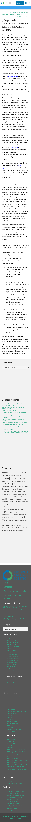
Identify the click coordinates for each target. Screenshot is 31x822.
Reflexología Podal (11, 671)
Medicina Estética (11, 648)
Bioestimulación (11, 687)
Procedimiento (10, 747)
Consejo (6, 478)
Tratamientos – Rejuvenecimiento (13, 530)
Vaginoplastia (10, 719)
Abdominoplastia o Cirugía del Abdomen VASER (17, 770)
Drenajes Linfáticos (11, 640)
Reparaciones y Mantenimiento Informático (14, 806)
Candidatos (10, 745)
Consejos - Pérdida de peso (12, 489)
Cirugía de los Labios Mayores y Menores (17, 711)
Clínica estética (16, 476)
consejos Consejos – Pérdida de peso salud (12, 494)
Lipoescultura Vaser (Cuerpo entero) (16, 749)
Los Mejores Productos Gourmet (15, 799)
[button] (10, 3)
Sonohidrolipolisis (11, 668)
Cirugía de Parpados (12, 713)
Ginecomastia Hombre (12, 723)
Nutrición (12, 512)
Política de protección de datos (14, 783)
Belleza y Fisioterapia (14, 473)
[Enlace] (26, 3)
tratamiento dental (5, 523)
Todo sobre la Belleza (12, 793)
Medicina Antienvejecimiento (14, 646)
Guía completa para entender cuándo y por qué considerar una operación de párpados (13, 425)
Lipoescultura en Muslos (13, 762)
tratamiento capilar (22, 520)
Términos (9, 781)
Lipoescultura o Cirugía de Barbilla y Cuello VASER (16, 752)
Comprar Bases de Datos (13, 801)
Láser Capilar (10, 681)
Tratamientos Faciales (12, 660)
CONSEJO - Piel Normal (10, 481)
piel (20, 517)
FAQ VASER (9, 773)
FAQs (5, 506)
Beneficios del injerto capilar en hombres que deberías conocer (13, 407)
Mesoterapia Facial (11, 664)
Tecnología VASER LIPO (12, 743)
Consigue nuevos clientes (15, 591)
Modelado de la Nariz (12, 662)
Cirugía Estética (10, 715)
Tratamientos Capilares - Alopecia (17, 528)
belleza (5, 473)
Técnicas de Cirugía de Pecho (9, 410)
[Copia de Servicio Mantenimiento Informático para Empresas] (29, 3)
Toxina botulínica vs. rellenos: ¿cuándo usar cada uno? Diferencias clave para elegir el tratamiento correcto (15, 432)
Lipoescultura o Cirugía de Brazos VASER (17, 760)
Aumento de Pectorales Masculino (15, 703)
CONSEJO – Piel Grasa (15, 499)
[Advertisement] (15, 450)
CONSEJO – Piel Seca (15, 501)
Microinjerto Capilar (12, 683)
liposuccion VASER (21, 506)
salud (24, 517)
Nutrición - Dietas (18, 515)
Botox (8, 638)
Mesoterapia (10, 685)
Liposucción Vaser (11, 739)
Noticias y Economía (12, 808)
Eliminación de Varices (12, 642)
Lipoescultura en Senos (12, 758)
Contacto (7, 587)
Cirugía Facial (10, 717)
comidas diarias (13, 76)
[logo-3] (4, 3)
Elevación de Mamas (12, 721)
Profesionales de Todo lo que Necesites (16, 803)
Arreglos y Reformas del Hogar (14, 797)
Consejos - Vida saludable (13, 491)
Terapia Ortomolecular (12, 656)
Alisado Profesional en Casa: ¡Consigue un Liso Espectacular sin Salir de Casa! (13, 416)
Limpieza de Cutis (11, 666)
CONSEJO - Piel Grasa (18, 478)
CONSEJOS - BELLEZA (21, 484)
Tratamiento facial (13, 523)
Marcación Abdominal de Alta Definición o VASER (17, 767)
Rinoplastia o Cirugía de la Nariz (14, 729)
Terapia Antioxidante (12, 652)
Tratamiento (8, 520)
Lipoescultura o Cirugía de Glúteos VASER (17, 764)
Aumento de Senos (11, 707)
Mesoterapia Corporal (12, 650)
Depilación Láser (24, 501)
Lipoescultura (12, 507)
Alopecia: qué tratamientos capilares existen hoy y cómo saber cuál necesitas (14, 404)
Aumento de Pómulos (12, 705)
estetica (23, 504)
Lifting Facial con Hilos (12, 644)
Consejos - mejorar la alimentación (15, 486)
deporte (4, 504)
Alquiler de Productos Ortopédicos (15, 791)
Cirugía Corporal (11, 709)
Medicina (12, 509)
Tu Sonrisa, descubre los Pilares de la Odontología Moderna (14, 413)
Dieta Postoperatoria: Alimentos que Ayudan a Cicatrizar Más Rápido (13, 428)
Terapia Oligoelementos (13, 654)
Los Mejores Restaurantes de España (16, 795)
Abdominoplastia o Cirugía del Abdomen (17, 697)
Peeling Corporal (11, 672)
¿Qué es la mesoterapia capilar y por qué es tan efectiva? (13, 420)
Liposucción (5, 509)
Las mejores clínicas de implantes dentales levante (14, 422)
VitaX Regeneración (11, 689)
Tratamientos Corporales (13, 658)
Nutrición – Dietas (15, 517)
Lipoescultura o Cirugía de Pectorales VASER (16, 755)
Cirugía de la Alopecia (12, 727)
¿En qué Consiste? (11, 741)
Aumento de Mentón (12, 701)
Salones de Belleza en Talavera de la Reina (17, 810)
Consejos (10, 483)
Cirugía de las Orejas (12, 731)
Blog (5, 582)
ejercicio (18, 504)
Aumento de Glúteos (12, 699)
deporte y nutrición (11, 504)
